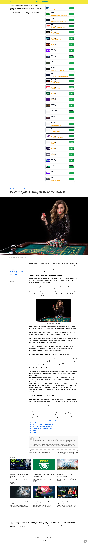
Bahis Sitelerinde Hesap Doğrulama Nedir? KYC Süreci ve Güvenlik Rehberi (20, 476)
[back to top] (85, 541)
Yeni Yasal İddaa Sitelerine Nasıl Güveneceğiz (42, 428)
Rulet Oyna (33, 432)
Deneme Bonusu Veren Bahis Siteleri (65, 471)
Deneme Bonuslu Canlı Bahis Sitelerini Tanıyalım (42, 422)
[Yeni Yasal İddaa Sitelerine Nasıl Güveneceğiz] (67, 492)
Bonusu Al (71, 7)
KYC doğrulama (13, 471)
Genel (34, 471)
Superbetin (33, 430)
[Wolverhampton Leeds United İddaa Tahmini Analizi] (44, 464)
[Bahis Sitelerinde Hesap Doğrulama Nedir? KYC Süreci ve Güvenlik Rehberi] (20, 464)
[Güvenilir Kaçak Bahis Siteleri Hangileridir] (44, 492)
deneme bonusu (13, 274)
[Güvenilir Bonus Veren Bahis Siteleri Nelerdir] (20, 492)
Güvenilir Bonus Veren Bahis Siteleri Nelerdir (41, 424)
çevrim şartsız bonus (19, 272)
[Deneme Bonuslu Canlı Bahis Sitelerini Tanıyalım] (67, 464)
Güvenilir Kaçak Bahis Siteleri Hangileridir (41, 426)
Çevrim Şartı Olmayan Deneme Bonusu (19, 188)
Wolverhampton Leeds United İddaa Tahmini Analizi (43, 420)
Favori (75, 2)
